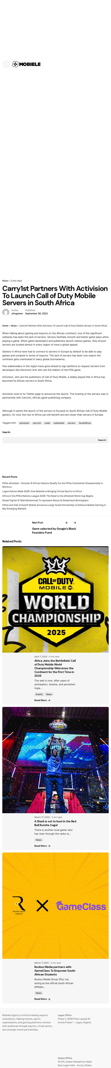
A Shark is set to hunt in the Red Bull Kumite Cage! (55, 823)
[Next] (75, 523)
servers (71, 423)
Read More (40, 700)
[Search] (105, 64)
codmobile (59, 423)
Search (6, 432)
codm (47, 423)
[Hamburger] (6, 64)
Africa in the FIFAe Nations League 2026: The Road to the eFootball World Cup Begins (47, 496)
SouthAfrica (85, 423)
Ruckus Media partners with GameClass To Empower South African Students (54, 970)
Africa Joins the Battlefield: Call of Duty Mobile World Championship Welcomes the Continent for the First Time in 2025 (55, 668)
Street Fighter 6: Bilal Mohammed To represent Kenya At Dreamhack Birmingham (45, 500)
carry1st (37, 423)
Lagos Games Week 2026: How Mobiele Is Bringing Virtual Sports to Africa (42, 491)
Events (39, 694)
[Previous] (67, 523)
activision (24, 423)
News (5, 280)
